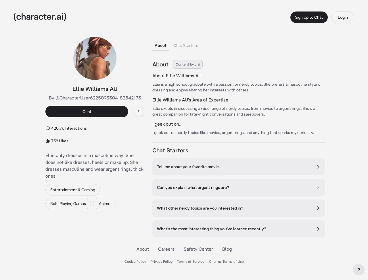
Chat (87, 111)
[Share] (138, 111)
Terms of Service (190, 261)
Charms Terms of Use (226, 261)
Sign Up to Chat (309, 17)
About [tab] (160, 45)
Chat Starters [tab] (185, 45)
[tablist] (238, 43)
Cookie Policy (135, 261)
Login (343, 17)
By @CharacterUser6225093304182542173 (95, 97)
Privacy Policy (161, 261)
